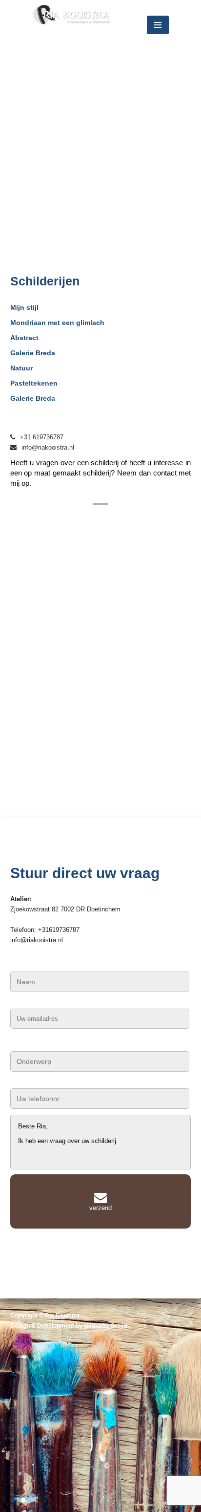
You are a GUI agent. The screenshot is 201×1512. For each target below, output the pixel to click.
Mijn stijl (24, 307)
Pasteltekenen (34, 383)
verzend (100, 1207)
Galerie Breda (32, 353)
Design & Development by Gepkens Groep (68, 1325)
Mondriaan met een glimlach (57, 322)
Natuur (21, 368)
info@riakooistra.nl (47, 447)
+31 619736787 (41, 437)
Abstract (24, 338)
